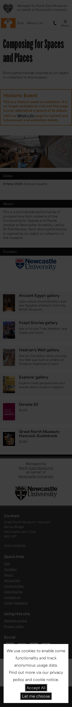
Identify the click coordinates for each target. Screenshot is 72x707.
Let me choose (36, 696)
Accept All (36, 687)
